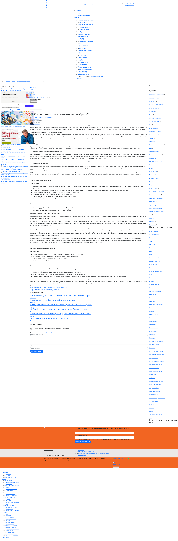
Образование (153, 331)
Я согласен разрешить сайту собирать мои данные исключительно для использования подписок (102, 439)
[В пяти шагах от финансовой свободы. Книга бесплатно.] (15, 160)
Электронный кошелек (155, 414)
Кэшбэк (81, 60)
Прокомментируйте (36, 351)
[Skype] (46, 2)
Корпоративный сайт (155, 298)
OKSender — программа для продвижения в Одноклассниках (59, 309)
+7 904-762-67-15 (48, 450)
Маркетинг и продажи (84, 34)
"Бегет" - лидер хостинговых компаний (42, 291)
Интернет (152, 281)
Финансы (151, 218)
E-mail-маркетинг (83, 33)
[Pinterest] (46, 1)
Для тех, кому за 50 (83, 36)
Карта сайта (81, 450)
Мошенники (152, 225)
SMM (80, 31)
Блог (80, 43)
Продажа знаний (83, 62)
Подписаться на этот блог (82, 441)
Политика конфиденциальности (85, 451)
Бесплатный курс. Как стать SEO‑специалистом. (52, 300)
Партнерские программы (86, 20)
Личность (152, 221)
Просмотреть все (5, 179)
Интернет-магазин (84, 59)
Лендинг (151, 311)
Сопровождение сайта (155, 391)
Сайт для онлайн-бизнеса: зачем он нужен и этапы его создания (61, 304)
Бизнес (151, 248)
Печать (34, 111)
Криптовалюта (83, 71)
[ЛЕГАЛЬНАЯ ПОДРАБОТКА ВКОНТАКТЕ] (11, 169)
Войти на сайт (48, 333)
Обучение (33, 298)
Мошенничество (153, 328)
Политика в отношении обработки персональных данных (93, 453)
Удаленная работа (84, 73)
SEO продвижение (84, 29)
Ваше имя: (77, 431)
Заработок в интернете (155, 271)
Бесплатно (152, 244)
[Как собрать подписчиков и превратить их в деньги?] (15, 153)
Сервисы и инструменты (96, 76)
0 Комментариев (34, 124)
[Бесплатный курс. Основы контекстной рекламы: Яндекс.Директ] (15, 173)
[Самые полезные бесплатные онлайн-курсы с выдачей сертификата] (17, 118)
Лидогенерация (83, 64)
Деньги (151, 254)
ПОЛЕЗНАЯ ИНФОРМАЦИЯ (85, 24)
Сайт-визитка (153, 374)
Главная (78, 10)
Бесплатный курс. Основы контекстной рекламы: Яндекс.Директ (61, 295)
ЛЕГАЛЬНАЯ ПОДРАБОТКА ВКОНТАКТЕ (11, 171)
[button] (89, 96)
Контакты (79, 78)
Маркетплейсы (83, 57)
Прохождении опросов (85, 46)
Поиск (151, 86)
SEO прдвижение (50, 287)
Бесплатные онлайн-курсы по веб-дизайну (12, 90)
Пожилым (152, 348)
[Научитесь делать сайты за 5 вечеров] (17, 136)
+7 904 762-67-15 (129, 3)
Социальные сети (83, 45)
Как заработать (82, 19)
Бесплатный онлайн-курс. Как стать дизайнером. (14, 168)
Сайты (80, 26)
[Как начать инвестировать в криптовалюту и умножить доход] (15, 147)
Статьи (77, 17)
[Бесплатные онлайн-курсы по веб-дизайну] (13, 89)
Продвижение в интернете (86, 41)
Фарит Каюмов (34, 119)
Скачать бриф (82, 455)
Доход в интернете (154, 261)
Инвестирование (154, 278)
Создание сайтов (154, 388)
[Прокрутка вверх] (0, 540)
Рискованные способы (84, 74)
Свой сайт (81, 39)
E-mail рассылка (153, 231)
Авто (150, 215)
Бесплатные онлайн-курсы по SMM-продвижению (14, 110)
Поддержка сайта (154, 344)
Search (34, 101)
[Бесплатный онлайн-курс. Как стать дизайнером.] (14, 166)
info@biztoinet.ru (129, 5)
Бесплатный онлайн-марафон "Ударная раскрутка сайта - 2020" (60, 313)
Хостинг (151, 411)
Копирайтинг (82, 48)
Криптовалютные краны (85, 69)
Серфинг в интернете (85, 67)
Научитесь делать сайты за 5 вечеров (11, 144)
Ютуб (79, 52)
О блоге (81, 13)
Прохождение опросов (155, 364)
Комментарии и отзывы (85, 50)
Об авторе (81, 12)
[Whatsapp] (46, 4)
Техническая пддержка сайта (157, 398)
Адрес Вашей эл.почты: (81, 435)
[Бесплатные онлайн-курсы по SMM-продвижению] (17, 100)
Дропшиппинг (82, 55)
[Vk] (46, 6)
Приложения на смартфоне (85, 66)
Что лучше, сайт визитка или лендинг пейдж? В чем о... (46, 289)
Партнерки (152, 338)
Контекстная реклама (85, 27)
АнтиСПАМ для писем (84, 15)
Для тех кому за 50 (154, 258)
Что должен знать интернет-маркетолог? (49, 318)
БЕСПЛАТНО (82, 22)
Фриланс (81, 38)
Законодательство (154, 108)
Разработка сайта (154, 368)
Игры (80, 53)
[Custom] (46, 7)
